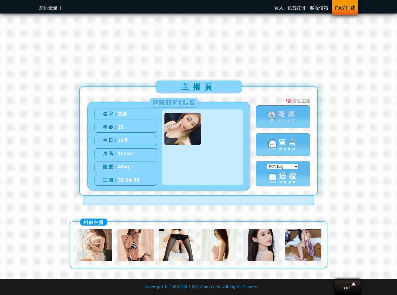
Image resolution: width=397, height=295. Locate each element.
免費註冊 (296, 8)
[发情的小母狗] (94, 260)
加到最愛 (48, 8)
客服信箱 (319, 8)
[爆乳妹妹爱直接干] (135, 260)
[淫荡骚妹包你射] (303, 260)
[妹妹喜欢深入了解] (219, 260)
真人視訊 (51, 56)
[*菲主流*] (177, 260)
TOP (348, 283)
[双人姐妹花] (261, 260)
